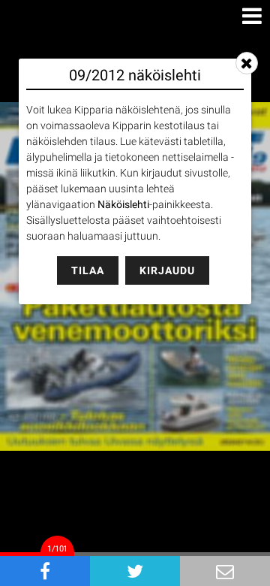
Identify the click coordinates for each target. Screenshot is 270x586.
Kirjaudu (167, 270)
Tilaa (87, 270)
